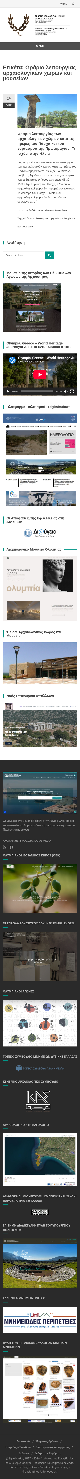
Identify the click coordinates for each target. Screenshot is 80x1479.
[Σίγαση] (66, 391)
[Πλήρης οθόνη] (72, 391)
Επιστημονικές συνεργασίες (53, 1447)
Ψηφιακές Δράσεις (47, 1441)
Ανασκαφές (23, 1441)
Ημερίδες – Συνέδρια (18, 1447)
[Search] (49, 255)
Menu (63, 3)
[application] (40, 374)
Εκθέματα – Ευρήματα (48, 1453)
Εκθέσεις (24, 1453)
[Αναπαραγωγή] (8, 391)
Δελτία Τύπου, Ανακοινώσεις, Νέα (48, 210)
